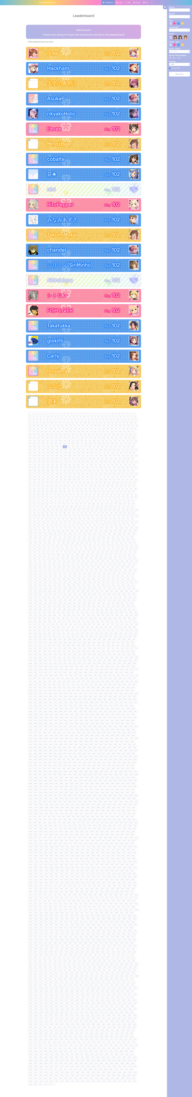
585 (56, 480)
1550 (119, 600)
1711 (130, 621)
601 (127, 480)
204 (39, 434)
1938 (122, 651)
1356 (45, 576)
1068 (98, 537)
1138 (103, 546)
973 (86, 525)
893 (65, 516)
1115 (108, 543)
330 (34, 449)
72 (61, 419)
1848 (119, 639)
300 (121, 443)
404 (30, 458)
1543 (84, 600)
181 (50, 431)
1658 (98, 615)
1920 (35, 651)
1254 (97, 561)
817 (59, 507)
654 (134, 486)
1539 (65, 600)
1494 (64, 594)
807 (125, 504)
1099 (35, 543)
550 (123, 474)
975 (94, 525)
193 (99, 431)
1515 (58, 597)
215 (85, 434)
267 (90, 440)
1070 (108, 537)
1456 (99, 588)
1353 (30, 576)
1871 (123, 642)
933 (128, 519)
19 (87, 413)
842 (61, 510)
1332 (35, 573)
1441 (133, 585)
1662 (117, 615)
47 (80, 416)
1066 (89, 537)
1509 (30, 597)
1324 (105, 570)
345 (101, 449)
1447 (55, 588)
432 (43, 461)
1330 (135, 570)
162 (83, 428)
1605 (64, 609)
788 (43, 504)
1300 (98, 567)
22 (98, 413)
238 (73, 437)
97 (40, 422)
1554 (30, 603)
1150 (49, 549)
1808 (35, 636)
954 (114, 522)
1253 (93, 561)
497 (110, 468)
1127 (53, 546)
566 (83, 477)
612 (64, 483)
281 (39, 443)
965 (52, 525)
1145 (136, 546)
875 (94, 513)
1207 (92, 555)
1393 (118, 579)
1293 (64, 567)
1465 (35, 591)
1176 (57, 552)
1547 (104, 600)
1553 (133, 600)
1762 (39, 630)
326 (124, 446)
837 (39, 510)
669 (90, 489)
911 (34, 519)
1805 (130, 633)
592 (87, 480)
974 (90, 525)
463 (69, 465)
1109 (82, 543)
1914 (117, 648)
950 (97, 522)
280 (34, 443)
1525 (105, 597)
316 (81, 446)
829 (110, 507)
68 (47, 419)
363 (69, 452)
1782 (131, 630)
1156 (76, 549)
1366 (94, 576)
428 (133, 458)
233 (51, 437)
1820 (91, 636)
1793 (73, 633)
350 (123, 449)
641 (78, 486)
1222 (53, 558)
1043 (84, 534)
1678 (81, 618)
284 (51, 443)
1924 (54, 651)
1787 (44, 633)
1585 (73, 606)
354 (30, 452)
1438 (118, 585)
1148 (39, 549)
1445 (45, 588)
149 (30, 428)
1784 (30, 633)
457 (43, 465)
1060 (60, 537)
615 (76, 483)
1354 (35, 576)
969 (69, 525)
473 (113, 465)
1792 (68, 633)
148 (137, 425)
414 (73, 458)
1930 (83, 651)
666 (77, 489)
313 (69, 446)
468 (91, 465)
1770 (76, 630)
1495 (69, 594)
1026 (110, 531)
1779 (117, 630)
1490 (45, 594)
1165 (117, 549)
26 (112, 413)
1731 (112, 624)
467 (87, 465)
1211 (111, 555)
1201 (63, 555)
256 (43, 440)
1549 (114, 600)
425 (120, 458)
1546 (99, 600)
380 (34, 455)
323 (111, 446)
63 (29, 419)
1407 (79, 582)
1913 (113, 648)
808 (129, 504)
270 (103, 440)
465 (78, 465)
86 (111, 419)
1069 (103, 537)
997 (83, 528)
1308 (30, 570)
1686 (119, 618)
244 (99, 437)
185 (66, 431)
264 (77, 440)
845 (74, 510)
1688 (129, 618)
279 (30, 443)
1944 (45, 654)
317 (85, 446)
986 (35, 528)
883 (129, 513)
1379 (49, 579)
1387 (88, 579)
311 (61, 446)
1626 (54, 612)
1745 (68, 627)
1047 (104, 534)
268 (94, 440)
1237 (125, 558)
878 (107, 513)
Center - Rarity (174, 49)
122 (30, 425)
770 (76, 501)
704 (129, 492)
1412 (103, 582)
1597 (133, 606)
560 (57, 477)
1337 (59, 573)
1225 (67, 558)
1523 (96, 597)
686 (52, 492)
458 (48, 465)
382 (43, 455)
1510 (35, 597)
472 (108, 465)
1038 (60, 534)
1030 (130, 531)
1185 (97, 552)
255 (39, 440)
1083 (63, 540)
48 (84, 416)
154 (51, 428)
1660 (107, 615)
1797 (92, 633)
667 (81, 489)
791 (55, 504)
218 (97, 434)
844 (70, 510)
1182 (83, 552)
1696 (59, 621)
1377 (39, 579)
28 (119, 413)
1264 (35, 564)
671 (98, 489)
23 (101, 413)
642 (82, 486)
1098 (30, 543)
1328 (125, 570)
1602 (49, 609)
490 (79, 468)
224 (122, 434)
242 (90, 437)
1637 (106, 612)
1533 (35, 600)
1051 (124, 534)
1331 (30, 573)
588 (70, 480)
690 (69, 492)
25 (109, 413)
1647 (45, 615)
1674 (63, 618)
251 (130, 437)
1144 (131, 546)
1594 (118, 606)
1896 (30, 648)
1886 (88, 645)
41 (59, 416)
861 (34, 513)
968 (65, 525)
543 (92, 474)
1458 (109, 588)
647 (104, 486)
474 (117, 465)
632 (39, 486)
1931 (88, 651)
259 (56, 440)
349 (119, 449)
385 (56, 455)
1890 (108, 645)
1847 (114, 639)
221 (109, 434)
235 (60, 437)
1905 (74, 648)
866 (56, 513)
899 (92, 516)
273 (115, 440)
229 (34, 437)
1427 (64, 585)
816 (55, 507)
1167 (127, 549)
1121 (134, 543)
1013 (49, 531)
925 (93, 519)
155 (55, 428)
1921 (40, 651)
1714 (35, 624)
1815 (68, 636)
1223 (58, 558)
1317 (72, 570)
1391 (108, 579)
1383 (68, 579)
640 (73, 486)
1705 (102, 621)
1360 (65, 576)
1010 (35, 531)
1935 (108, 651)
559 (52, 477)
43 (66, 416)
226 (131, 434)
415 (77, 458)
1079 (44, 540)
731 (132, 495)
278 (136, 440)
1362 (74, 576)
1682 (100, 618)
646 (99, 486)
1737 (30, 627)
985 (30, 528)
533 (47, 474)
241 (86, 437)
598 (114, 480)
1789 (54, 633)
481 (39, 468)
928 (106, 519)
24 (105, 413)
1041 (75, 534)
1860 (70, 642)
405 (35, 458)
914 (46, 519)
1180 (74, 552)
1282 (119, 564)
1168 (131, 549)
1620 (134, 609)
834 (132, 507)
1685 (115, 618)
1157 (81, 549)
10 (58, 413)
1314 (58, 570)
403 (136, 455)
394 (96, 455)
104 (68, 422)
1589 (93, 606)
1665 (131, 615)
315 (77, 446)
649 (112, 486)
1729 (103, 624)
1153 (62, 549)
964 (47, 525)
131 (66, 425)
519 (94, 471)
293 (90, 443)
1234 (110, 558)
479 (30, 468)
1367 (99, 576)
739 (55, 498)
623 (109, 483)
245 (103, 437)
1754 (110, 627)
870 (73, 513)
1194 (30, 555)
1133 (80, 546)
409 (52, 458)
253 (30, 440)
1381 (59, 579)
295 (99, 443)
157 (63, 428)
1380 (54, 579)
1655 (83, 615)
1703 (92, 621)
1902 (59, 648)
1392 (113, 579)
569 (96, 477)
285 (56, 443)
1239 (134, 558)
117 (120, 422)
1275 (86, 564)
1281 (115, 564)
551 (127, 474)
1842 (89, 639)
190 (87, 431)
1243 (44, 561)
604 (30, 483)
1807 (30, 636)
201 (133, 431)
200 (128, 431)
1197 (44, 555)
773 (87, 501)
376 (125, 452)
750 (102, 498)
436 (61, 461)
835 (30, 510)
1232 (100, 558)
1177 (61, 552)
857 (127, 510)
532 (43, 474)
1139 (108, 546)
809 (133, 504)
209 (60, 434)
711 (51, 495)
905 (119, 516)
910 (30, 519)
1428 (69, 585)
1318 (77, 570)
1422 (39, 585)
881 (120, 513)
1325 (110, 570)
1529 (125, 597)
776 (100, 501)
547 (110, 474)
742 (68, 498)
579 (30, 480)
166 (100, 428)
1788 (49, 633)
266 (86, 440)
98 (44, 422)
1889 (103, 645)
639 (69, 486)
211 (69, 434)
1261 (131, 561)
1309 (35, 570)
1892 (117, 645)
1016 (63, 531)
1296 (78, 567)
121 (135, 422)
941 (57, 522)
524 (115, 471)
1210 (106, 555)
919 (67, 519)
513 (69, 471)
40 (55, 416)
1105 (63, 543)
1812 (54, 636)
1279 (105, 564)
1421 (35, 585)
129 (58, 425)
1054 (30, 537)
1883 (73, 645)
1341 (79, 573)
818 (63, 507)
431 (39, 461)
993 (65, 528)
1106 (68, 543)
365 (78, 452)
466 (83, 465)
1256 (107, 561)
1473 (73, 591)
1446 (50, 588)
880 (116, 513)
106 (77, 422)
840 (52, 510)
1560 (60, 603)
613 (68, 483)
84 (103, 419)
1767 (62, 630)
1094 (118, 540)
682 (34, 492)
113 (104, 422)
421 (102, 458)
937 (39, 522)
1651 (64, 615)
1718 (52, 624)
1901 (55, 648)
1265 (40, 564)
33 (30, 416)
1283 (124, 564)
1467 (45, 591)
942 (61, 522)
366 (83, 452)
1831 (35, 639)
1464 (30, 591)
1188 (111, 552)
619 (92, 483)
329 (30, 449)
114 (108, 422)
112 (100, 422)
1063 (74, 537)
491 (83, 468)
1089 (93, 540)
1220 (44, 558)
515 (77, 471)
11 (61, 413)
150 (34, 428)
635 (52, 486)
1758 (129, 627)
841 (57, 510)
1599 (35, 609)
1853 (35, 642)
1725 (84, 624)
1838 (69, 639)
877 (103, 513)
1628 (63, 612)
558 (48, 477)
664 (69, 489)
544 (96, 474)
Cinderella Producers (47, 2)
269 (99, 440)
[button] (146, 2)
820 (71, 507)
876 (99, 513)
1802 (115, 633)
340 (79, 449)
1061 (65, 537)
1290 (49, 567)
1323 (101, 570)
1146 (30, 549)
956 (123, 522)
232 (47, 437)
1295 (73, 567)
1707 (111, 621)
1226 (72, 558)
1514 (53, 597)
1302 (107, 567)
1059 (55, 537)
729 (123, 495)
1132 (75, 546)
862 (39, 513)
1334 (45, 573)
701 (116, 492)
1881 (63, 645)
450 (123, 461)
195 (108, 431)
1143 (126, 546)
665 (73, 489)
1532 (30, 600)
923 (84, 519)
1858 (60, 642)
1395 (128, 579)
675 (115, 489)
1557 (45, 603)
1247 (64, 561)
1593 (113, 606)
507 (43, 471)
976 (99, 525)
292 (86, 443)
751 (106, 498)
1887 (93, 645)
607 (43, 483)
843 (65, 510)
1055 (35, 537)
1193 (134, 552)
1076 (30, 540)
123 (34, 425)
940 (52, 522)
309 (52, 446)
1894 (127, 645)
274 (119, 440)
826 (97, 507)
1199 (53, 555)
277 (132, 440)
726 (111, 495)
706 (30, 495)
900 (97, 516)
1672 (53, 618)
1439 (123, 585)
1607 (74, 609)
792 (59, 504)
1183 (88, 552)
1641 (126, 612)
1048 (109, 534)
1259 (122, 561)
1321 (91, 570)
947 (83, 522)
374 (117, 452)
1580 (49, 606)
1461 (124, 588)
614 (72, 483)
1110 (86, 543)
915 (51, 519)
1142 (122, 546)
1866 (99, 642)
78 (82, 419)
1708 (116, 621)
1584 (69, 606)
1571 (113, 603)
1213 (120, 555)
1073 (122, 537)
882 (124, 513)
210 (65, 434)
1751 (96, 627)
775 (96, 501)
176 (30, 431)
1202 (67, 555)
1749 (87, 627)
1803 (120, 633)
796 (77, 504)
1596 (128, 606)
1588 (88, 606)
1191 (125, 552)
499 (118, 468)
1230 (91, 558)
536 (61, 474)
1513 (49, 597)
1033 (35, 534)
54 (106, 416)
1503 (109, 594)
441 (83, 461)
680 (135, 489)
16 (77, 413)
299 (116, 443)
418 (90, 458)
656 (34, 489)
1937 (117, 651)
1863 (84, 642)
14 (71, 413)
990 (52, 528)
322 (107, 446)
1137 (99, 546)
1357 (50, 576)
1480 (106, 591)
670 (94, 489)
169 (112, 428)
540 (79, 474)
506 (39, 471)
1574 (127, 603)
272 (111, 440)
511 (61, 471)
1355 (40, 576)
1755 (115, 627)
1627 (58, 612)
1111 (91, 543)
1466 (40, 591)
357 (43, 452)
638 (65, 486)
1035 (45, 534)
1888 (98, 645)
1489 (40, 594)
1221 (48, 558)
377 (130, 452)
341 (83, 449)
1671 (49, 618)
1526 (110, 597)
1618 (124, 609)
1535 (45, 600)
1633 (87, 612)
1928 (73, 651)
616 (80, 483)
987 (39, 528)
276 (128, 440)
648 (108, 486)
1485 (131, 591)
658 (43, 489)
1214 (124, 555)
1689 (134, 618)
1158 (85, 549)
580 (34, 480)
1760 (30, 630)
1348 (114, 573)
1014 (53, 531)
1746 (73, 627)
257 (47, 440)
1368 (103, 576)
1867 (103, 642)
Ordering (172, 61)
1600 (40, 609)
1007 (131, 528)
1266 (44, 564)
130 (62, 425)
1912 (108, 648)
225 (126, 434)
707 (34, 495)
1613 (102, 609)
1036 (50, 534)
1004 (116, 528)
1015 (58, 531)
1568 (98, 603)
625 (117, 483)
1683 (105, 618)
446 (105, 461)
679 (131, 489)
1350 (124, 573)
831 (119, 507)
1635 (97, 612)
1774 (94, 630)
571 (104, 477)
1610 (88, 609)
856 (123, 510)
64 (33, 419)
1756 (120, 627)
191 (91, 431)
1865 (94, 642)
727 (115, 495)
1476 (87, 591)
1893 (122, 645)
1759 (134, 627)
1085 (73, 540)
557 (43, 477)
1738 (35, 627)
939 (48, 522)
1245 (54, 561)
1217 (30, 558)
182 (54, 431)
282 (43, 443)
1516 (63, 597)
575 (121, 477)
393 (92, 455)
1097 (133, 540)
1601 (45, 609)
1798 (96, 633)
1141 (117, 546)
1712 (134, 621)
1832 (40, 639)
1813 (59, 636)
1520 (81, 597)
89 (121, 419)
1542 (79, 600)
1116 (112, 543)
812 (38, 507)
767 (63, 501)
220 (105, 434)
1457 (104, 588)
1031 (135, 531)
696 (95, 492)
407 (43, 458)
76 (75, 419)
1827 (125, 636)
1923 (49, 651)
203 (34, 434)
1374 (132, 576)
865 (52, 513)
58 (120, 416)
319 (94, 446)
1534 (40, 600)
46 (77, 416)
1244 (49, 561)
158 (67, 428)
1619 (129, 609)
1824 (110, 636)
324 (115, 446)
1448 (60, 588)
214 (81, 434)
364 (74, 452)
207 (52, 434)
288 (69, 443)
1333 (40, 573)
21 (94, 413)
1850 (129, 639)
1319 (82, 570)
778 (108, 501)
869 (69, 513)
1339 (69, 573)
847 (83, 510)
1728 (98, 624)
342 (87, 449)
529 (30, 474)
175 (135, 428)
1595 (123, 606)
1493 (59, 594)
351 (127, 449)
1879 (54, 645)
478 (134, 465)
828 (106, 507)
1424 (49, 585)
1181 (79, 552)
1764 (48, 630)
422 (107, 458)
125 (42, 425)
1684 (110, 618)
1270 (63, 564)
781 (120, 501)
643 (86, 486)
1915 (122, 648)
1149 (44, 549)
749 (98, 498)
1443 (35, 588)
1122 (30, 546)
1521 (86, 597)
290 (77, 443)
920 (71, 519)
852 (105, 510)
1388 (93, 579)
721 (90, 495)
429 (30, 461)
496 (105, 468)
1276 (91, 564)
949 (92, 522)
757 (132, 498)
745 (81, 498)
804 (111, 504)
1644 (30, 615)
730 (127, 495)
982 (124, 525)
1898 (40, 648)
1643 (135, 612)
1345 (99, 573)
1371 (118, 576)
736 (43, 498)
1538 (60, 600)
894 (70, 516)
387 (65, 455)
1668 (35, 618)
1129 (62, 546)
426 (124, 458)
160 (75, 428)
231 (43, 437)
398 (114, 455)
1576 (30, 606)
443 (92, 461)
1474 (78, 591)
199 (124, 431)
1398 (35, 582)
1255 (102, 561)
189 (83, 431)
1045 (94, 534)
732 (136, 495)
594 (96, 480)
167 (103, 428)
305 (35, 446)
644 (91, 486)
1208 (96, 555)
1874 (30, 645)
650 (117, 486)
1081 (54, 540)
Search (171, 7)
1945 (50, 654)
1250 (78, 561)
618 (88, 483)
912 (38, 519)
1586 (79, 606)
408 (48, 458)
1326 (115, 570)
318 (90, 446)
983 (129, 525)
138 (95, 425)
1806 (135, 633)
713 (58, 495)
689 (65, 492)
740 (60, 498)
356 (39, 452)
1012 (44, 531)
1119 (125, 543)
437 (65, 461)
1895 (132, 645)
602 (131, 480)
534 (52, 474)
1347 (109, 573)
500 (123, 468)
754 (119, 498)
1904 (69, 648)
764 (51, 501)
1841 (84, 639)
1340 (74, 573)
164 (91, 428)
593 (92, 480)
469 (96, 465)
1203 (72, 555)
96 (37, 422)
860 (30, 513)
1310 (40, 570)
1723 (75, 624)
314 (73, 446)
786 (34, 504)
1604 (59, 609)
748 (93, 498)
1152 (58, 549)
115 (112, 422)
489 (74, 468)
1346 (104, 573)
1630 (73, 612)
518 (90, 471)
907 (127, 516)
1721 (66, 624)
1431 (83, 585)
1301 (103, 567)
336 (61, 449)
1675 (67, 618)
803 (107, 504)
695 (91, 492)
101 (56, 422)
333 (47, 449)
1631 (77, 612)
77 (78, 419)
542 (87, 474)
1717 (48, 624)
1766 (58, 630)
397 (110, 455)
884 (133, 513)
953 (110, 522)
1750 (91, 627)
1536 (50, 600)
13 (67, 413)
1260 (127, 561)
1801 (111, 633)
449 (119, 461)
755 (123, 498)
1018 (72, 531)
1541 (75, 600)
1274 (82, 564)
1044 (89, 534)
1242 (39, 561)
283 (47, 443)
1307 (132, 567)
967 (60, 525)
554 (30, 477)
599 (118, 480)
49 (88, 416)
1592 (108, 606)
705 (133, 492)
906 (123, 516)
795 (72, 504)
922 (80, 519)
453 (136, 461)
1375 (30, 579)
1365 (89, 576)
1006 (126, 528)
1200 (58, 555)
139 (99, 425)
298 (112, 443)
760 (34, 501)
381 (39, 455)
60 (128, 416)
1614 (106, 609)
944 (70, 522)
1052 (129, 534)
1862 (79, 642)
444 (96, 461)
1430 (78, 585)
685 (47, 492)
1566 (89, 603)
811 (34, 507)
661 (56, 489)
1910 (99, 648)
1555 (35, 603)
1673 (58, 618)
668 (85, 489)
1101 (45, 543)
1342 (84, 573)
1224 (62, 558)
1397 (30, 582)
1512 (44, 597)
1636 (101, 612)
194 (103, 431)
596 (105, 480)
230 (39, 437)
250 (125, 437)
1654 (78, 615)
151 (38, 428)
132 (71, 425)
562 (65, 477)
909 (136, 516)
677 (123, 489)
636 (56, 486)
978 (107, 525)
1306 (127, 567)
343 (92, 449)
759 (30, 501)
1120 (130, 543)
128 (54, 425)
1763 (44, 630)
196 (112, 431)
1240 (30, 561)
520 (98, 471)
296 (103, 443)
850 (97, 510)
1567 (93, 603)
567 (87, 477)
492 (87, 468)
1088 (88, 540)
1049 (114, 534)
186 (71, 431)
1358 (55, 576)
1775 (99, 630)
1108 (77, 543)
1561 (65, 603)
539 (74, 474)
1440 (128, 585)
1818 (82, 636)
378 (134, 452)
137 (91, 425)
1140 (113, 546)
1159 (90, 549)
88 (118, 419)
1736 (136, 624)
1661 (112, 615)
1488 (35, 594)
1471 (64, 591)
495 (101, 468)
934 (132, 519)
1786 (40, 633)
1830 (30, 639)
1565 (84, 603)
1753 (105, 627)
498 (114, 468)
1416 (122, 582)
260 (61, 440)
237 (69, 437)
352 (132, 449)
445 (101, 461)
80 (89, 419)
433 (47, 461)
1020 (81, 531)
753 (115, 498)
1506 (124, 594)
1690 (30, 621)
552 (132, 474)
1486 (136, 591)
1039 (65, 534)
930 (115, 519)
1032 (30, 534)
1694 (49, 621)
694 (86, 492)
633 (43, 486)
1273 (77, 564)
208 (56, 434)
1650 (59, 615)
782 (124, 501)
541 (83, 474)
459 (52, 465)
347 (110, 449)
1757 (125, 627)
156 (59, 428)
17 (81, 413)
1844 (99, 639)
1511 (40, 597)
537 (65, 474)
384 (52, 455)
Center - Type (174, 42)
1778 (112, 630)
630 (30, 486)
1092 (108, 540)
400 (123, 455)
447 (110, 461)
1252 (88, 561)
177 (34, 431)
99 (48, 422)
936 (35, 522)
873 (86, 513)
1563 (74, 603)
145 (124, 425)
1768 (67, 630)
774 (92, 501)
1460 (119, 588)
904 (114, 516)
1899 (45, 648)
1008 (136, 528)
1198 (49, 555)
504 (30, 471)
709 (43, 495)
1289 (44, 567)
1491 (50, 594)
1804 (125, 633)
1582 (59, 606)
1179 (70, 552)
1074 (127, 537)
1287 (35, 567)
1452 (79, 588)
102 (60, 422)
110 (93, 422)
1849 (124, 639)
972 (82, 525)
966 (56, 525)
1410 (94, 582)
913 (42, 519)
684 (43, 492)
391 (83, 455)
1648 (49, 615)
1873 (132, 642)
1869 (113, 642)
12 (64, 413)
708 (38, 495)
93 (136, 419)
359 (52, 452)
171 (119, 428)
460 (57, 465)
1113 (99, 543)
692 (77, 492)
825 (93, 507)
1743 (58, 627)
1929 (78, 651)
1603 (54, 609)
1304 (117, 567)
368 (91, 452)
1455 (94, 588)
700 (112, 492)
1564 (79, 603)
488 (70, 468)
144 (120, 425)
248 (116, 437)
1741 (49, 627)
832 (123, 507)
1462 (128, 588)
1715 (39, 624)
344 (96, 449)
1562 (69, 603)
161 (79, 428)
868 (65, 513)
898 (87, 516)
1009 (30, 531)
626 (122, 483)
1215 (129, 555)
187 (75, 431)
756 (127, 498)
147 (133, 425)
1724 (80, 624)
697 (99, 492)
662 (60, 489)
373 (113, 452)
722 (94, 495)
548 (114, 474)
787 (39, 504)
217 (93, 434)
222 (113, 434)
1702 (88, 621)
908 (132, 516)
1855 (45, 642)
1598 (30, 609)
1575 (132, 603)
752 (110, 498)
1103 (54, 543)
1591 (103, 606)
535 (57, 474)
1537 (55, 600)
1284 (129, 564)
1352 (133, 573)
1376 (35, 579)
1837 (65, 639)
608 (47, 483)
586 (61, 480)
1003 (111, 528)
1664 (126, 615)
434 (52, 461)
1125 (44, 546)
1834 (50, 639)
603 (136, 480)
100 (52, 422)
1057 (45, 537)
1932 (93, 651)
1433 (93, 585)
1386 (83, 579)
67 (44, 419)
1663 (121, 615)
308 (48, 446)
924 (89, 519)
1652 (69, 615)
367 (87, 452)
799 (89, 504)
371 (104, 452)
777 (104, 501)
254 (34, 440)
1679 (86, 618)
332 (43, 449)
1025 (105, 531)
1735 (131, 624)
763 (47, 501)
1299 (93, 567)
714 (62, 495)
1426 (59, 585)
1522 (91, 597)
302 (129, 443)
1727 (94, 624)
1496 (74, 594)
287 (65, 443)
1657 (93, 615)
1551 (124, 600)
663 (64, 489)
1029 (125, 531)
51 (95, 416)
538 (70, 474)
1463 (133, 588)
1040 (70, 534)
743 (72, 498)
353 (136, 449)
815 (51, 507)
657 (39, 489)
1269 (59, 564)
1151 (53, 549)
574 (117, 477)
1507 (129, 594)
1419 (136, 582)
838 (43, 510)
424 (115, 458)
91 (129, 419)
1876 (40, 645)
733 (30, 498)
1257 (112, 561)
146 (129, 425)
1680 (91, 618)
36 (41, 416)
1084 (69, 540)
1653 (73, 615)
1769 (72, 630)
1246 (59, 561)
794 (68, 504)
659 (47, 489)
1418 (131, 582)
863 (43, 513)
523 (111, 471)
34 (33, 416)
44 (70, 416)
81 (92, 419)
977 (103, 525)
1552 (129, 600)
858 (132, 510)
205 (43, 434)
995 (74, 528)
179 (42, 431)
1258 (117, 561)
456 (39, 465)
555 (35, 477)
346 (105, 449)
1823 (105, 636)
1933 (98, 651)
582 (43, 480)
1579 (44, 606)
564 (74, 477)
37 (44, 416)
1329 (130, 570)
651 (121, 486)
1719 (57, 624)
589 (74, 480)
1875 (35, 645)
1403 (59, 582)
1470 (59, 591)
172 (123, 428)
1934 (103, 651)
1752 (101, 627)
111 (97, 422)
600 (123, 480)
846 (79, 510)
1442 (30, 588)
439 (74, 461)
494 (96, 468)
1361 (70, 576)
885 (30, 516)
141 (108, 425)
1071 (113, 537)
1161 (99, 549)
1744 (63, 627)
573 (113, 477)
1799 (101, 633)
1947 (59, 654)
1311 (45, 570)
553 (136, 474)
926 (97, 519)
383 (47, 455)
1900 (50, 648)
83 (99, 419)
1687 (124, 618)
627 (126, 483)
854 (114, 510)
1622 (35, 612)
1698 (69, 621)
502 (132, 468)
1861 (75, 642)
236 (65, 437)
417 (85, 458)
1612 (97, 609)
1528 (120, 597)
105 (73, 422)
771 (79, 501)
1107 (72, 543)
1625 (49, 612)
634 (47, 486)
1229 (86, 558)
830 (115, 507)
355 (35, 452)
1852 (30, 642)
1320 (86, 570)
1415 (117, 582)
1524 (101, 597)
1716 (43, 624)
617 (84, 483)
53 (102, 416)
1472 (68, 591)
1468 (49, 591)
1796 (87, 633)
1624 (44, 612)
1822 (101, 636)
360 (57, 452)
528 (133, 471)
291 (82, 443)
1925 (59, 651)
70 (54, 419)
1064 (79, 537)
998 (87, 528)
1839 (74, 639)
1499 (89, 594)
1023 (96, 531)
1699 (73, 621)
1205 (82, 555)
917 (59, 519)
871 (77, 513)
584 (52, 480)
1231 (96, 558)
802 (102, 504)
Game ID (172, 14)
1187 (107, 552)
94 (30, 422)
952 (105, 522)
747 (89, 498)
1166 (122, 549)
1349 (119, 573)
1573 (122, 603)
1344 (94, 573)
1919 (30, 651)
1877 (44, 645)
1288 (39, 567)
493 (92, 468)
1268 (54, 564)
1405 (69, 582)
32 (133, 413)
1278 (100, 564)
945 (74, 522)
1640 (121, 612)
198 (120, 431)
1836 (60, 639)
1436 (108, 585)
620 (96, 483)
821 (76, 507)
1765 (53, 630)
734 (34, 498)
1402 (55, 582)
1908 (89, 648)
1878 (49, 645)
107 (81, 422)
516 (81, 471)
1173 (43, 552)
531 (39, 474)
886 (35, 516)
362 (65, 452)
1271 (68, 564)
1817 (77, 636)
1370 (113, 576)
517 (85, 471)
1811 (49, 636)
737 (47, 498)
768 (67, 501)
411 (61, 458)
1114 (103, 543)
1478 (97, 591)
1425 (54, 585)
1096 (128, 540)
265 (82, 440)
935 (30, 522)
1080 (49, 540)
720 (86, 495)
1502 (104, 594)
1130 (66, 546)
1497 (79, 594)
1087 (83, 540)
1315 (63, 570)
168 (108, 428)
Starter (172, 34)
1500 (94, 594)
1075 (132, 537)
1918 (136, 648)
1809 (40, 636)
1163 (108, 549)
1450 (70, 588)
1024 (101, 531)
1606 (69, 609)
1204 (77, 555)
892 (61, 516)
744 (77, 498)
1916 (127, 648)
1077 (35, 540)
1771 (81, 630)
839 (48, 510)
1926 (64, 651)
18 (84, 413)
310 (57, 446)
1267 (49, 564)
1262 (136, 561)
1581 (54, 606)
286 (60, 443)
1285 (134, 564)
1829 (135, 636)
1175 (52, 552)
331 (39, 449)
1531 (135, 597)
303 (134, 443)
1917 (131, 648)
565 (78, 477)
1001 (101, 528)
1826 (120, 636)
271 (107, 440)
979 (111, 525)
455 (35, 465)
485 (56, 468)
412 (65, 458)
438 (70, 461)
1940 (132, 651)
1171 (35, 552)
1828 (130, 636)
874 (90, 513)
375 (121, 452)
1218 (34, 558)
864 (47, 513)
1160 (95, 549)
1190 (121, 552)
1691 (35, 621)
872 (82, 513)
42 (62, 416)
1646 (40, 615)
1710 (126, 621)
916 (55, 519)
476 (125, 465)
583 (47, 480)
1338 (64, 573)
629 (134, 483)
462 (65, 465)
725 (107, 495)
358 (48, 452)
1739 (39, 627)
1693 (44, 621)
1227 (77, 558)
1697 (64, 621)
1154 (67, 549)
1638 (111, 612)
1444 (40, 588)
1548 (109, 600)
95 (33, 422)
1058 (50, 537)
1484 (126, 591)
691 (73, 492)
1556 (40, 603)
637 (60, 486)
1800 (106, 633)
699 (108, 492)
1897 (35, 648)
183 (58, 431)
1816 (73, 636)
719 (82, 495)
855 (119, 510)
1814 (63, 636)
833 (128, 507)
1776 (103, 630)
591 (83, 480)
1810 (45, 636)
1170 (30, 552)
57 (117, 416)
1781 (126, 630)
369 (96, 452)
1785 (35, 633)
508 (48, 471)
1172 (39, 552)
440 (79, 461)
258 (52, 440)
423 (111, 458)
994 (70, 528)
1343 (89, 573)
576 (125, 477)
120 (131, 422)
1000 (97, 528)
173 (127, 428)
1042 (79, 534)
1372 (122, 576)
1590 (98, 606)
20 (91, 413)
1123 (35, 546)
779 (112, 501)
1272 (72, 564)
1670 (44, 618)
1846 (109, 639)
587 (65, 480)
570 (100, 477)
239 (77, 437)
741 (64, 498)
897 (83, 516)
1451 (75, 588)
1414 (113, 582)
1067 (93, 537)
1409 (89, 582)
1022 (91, 531)
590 (79, 480)
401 (127, 455)
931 (119, 519)
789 (47, 504)
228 (30, 437)
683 (38, 492)
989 (48, 528)
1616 (115, 609)
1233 (105, 558)
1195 (35, 555)
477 (130, 465)
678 (127, 489)
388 (70, 455)
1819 (86, 636)
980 (116, 525)
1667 (30, 618)
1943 (40, 654)
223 (118, 434)
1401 (50, 582)
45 (73, 416)
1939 (127, 651)
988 (43, 528)
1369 (108, 576)
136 (87, 425)
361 (61, 452)
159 (71, 428)
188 (79, 431)
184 (62, 431)
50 (91, 416)
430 (34, 461)
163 (87, 428)
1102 (49, 543)
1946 (55, 654)
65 (37, 419)
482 (43, 468)
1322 (96, 570)
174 (131, 428)
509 (52, 471)
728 (119, 495)
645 (95, 486)
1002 (106, 528)
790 (51, 504)
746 (85, 498)
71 (57, 419)
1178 (65, 552)
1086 (79, 540)
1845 (104, 639)
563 (69, 477)
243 (95, 437)
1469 (54, 591)
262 (69, 440)
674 (110, 489)
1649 (54, 615)
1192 (130, 552)
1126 (48, 546)
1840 (79, 639)
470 (100, 465)
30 (127, 413)
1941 (30, 654)
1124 (39, 546)
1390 (103, 579)
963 (43, 525)
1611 (93, 609)
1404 (64, 582)
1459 (114, 588)
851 (101, 510)
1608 (79, 609)
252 (134, 437)
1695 (54, 621)
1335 (50, 573)
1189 (116, 552)
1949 (69, 654)
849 (92, 510)
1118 (121, 543)
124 (38, 425)
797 (81, 504)
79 (85, 419)
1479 (102, 591)
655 (30, 489)
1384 (73, 579)
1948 (64, 654)
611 (60, 483)
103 (64, 422)
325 (120, 446)
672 (102, 489)
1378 (44, 579)
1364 (84, 576)
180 (46, 431)
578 (134, 477)
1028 (120, 531)
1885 (83, 645)
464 (74, 465)
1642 (130, 612)
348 (114, 449)
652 (125, 486)
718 (78, 495)
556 (39, 477)
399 (118, 455)
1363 (79, 576)
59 (124, 416)
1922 (44, 651)
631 (34, 486)
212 (73, 434)
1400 (45, 582)
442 (87, 461)
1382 (63, 579)
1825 (115, 636)
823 (84, 507)
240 (82, 437)
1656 (88, 615)
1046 (99, 534)
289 (73, 443)
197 (116, 431)
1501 (99, 594)
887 (39, 516)
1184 (93, 552)
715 (66, 495)
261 (65, 440)
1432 (88, 585)
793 (64, 504)
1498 (84, 594)
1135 (89, 546)
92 (132, 419)
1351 (129, 573)
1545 (94, 600)
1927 (69, 651)
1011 (40, 531)
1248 (69, 561)
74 (68, 419)
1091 (103, 540)
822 (80, 507)
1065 (84, 537)
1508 (133, 594)
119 (127, 422)
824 (89, 507)
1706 (107, 621)
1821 (96, 636)
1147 (35, 549)
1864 (89, 642)
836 (35, 510)
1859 (65, 642)
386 (61, 455)
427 (128, 458)
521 (102, 471)
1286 (30, 567)
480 (34, 468)
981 (120, 525)
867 (60, 513)
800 (93, 504)
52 (99, 416)
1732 (117, 624)
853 (110, 510)
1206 (87, 555)
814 (46, 507)
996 (79, 528)
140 (104, 425)
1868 (108, 642)
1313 (54, 570)
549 (119, 474)
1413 (108, 582)
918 (63, 519)
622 (105, 483)
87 (114, 419)
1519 (77, 597)
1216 (133, 555)
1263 (30, 564)
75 (71, 419)
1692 (39, 621)
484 (52, 468)
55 (110, 416)
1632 (82, 612)
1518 (72, 597)
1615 (111, 609)
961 (34, 525)
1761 (35, 630)
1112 (95, 543)
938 (43, 522)
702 (121, 492)
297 (108, 443)
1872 (127, 642)
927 (102, 519)
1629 (68, 612)
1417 (127, 582)
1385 (78, 579)
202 (30, 434)
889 (48, 516)
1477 (92, 591)
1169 (135, 549)
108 (85, 422)
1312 (49, 570)
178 (38, 431)
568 (91, 477)
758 (136, 498)
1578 (39, 606)
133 (75, 425)
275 (123, 440)
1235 (115, 558)
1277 (96, 564)
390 (79, 455)
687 (56, 492)
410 (57, 458)
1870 (118, 642)
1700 (78, 621)
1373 (127, 576)
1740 (44, 627)
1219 (39, 558)
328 (133, 446)
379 (30, 455)
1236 (120, 558)
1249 (73, 561)
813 (42, 507)
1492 (55, 594)
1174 (48, 552)
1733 (121, 624)
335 (57, 449)
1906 (79, 648)
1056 (40, 537)
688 (60, 492)
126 (46, 425)
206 (47, 434)
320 (98, 446)
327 (128, 446)
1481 (111, 591)
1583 (63, 606)
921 (76, 519)
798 (85, 504)
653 (129, 486)
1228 (81, 558)
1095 (123, 540)
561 (61, 477)
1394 (123, 579)
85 (107, 419)
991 (57, 528)
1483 (121, 591)
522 (107, 471)
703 (125, 492)
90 (125, 419)
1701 (83, 621)
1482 (116, 591)
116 (116, 422)
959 (136, 522)
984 (133, 525)
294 (95, 443)
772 (83, 501)
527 (128, 471)
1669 (39, 618)
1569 (103, 603)
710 (47, 495)
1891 (113, 645)
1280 (110, 564)
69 (51, 419)
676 (119, 489)
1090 (98, 540)
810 (30, 507)
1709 (121, 621)
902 (105, 516)
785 (30, 504)
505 (35, 471)
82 (96, 419)
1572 (117, 603)
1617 (120, 609)
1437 (113, 585)
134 (79, 425)
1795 (82, 633)
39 (51, 416)
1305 (122, 567)
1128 (57, 546)
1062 (69, 537)
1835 (55, 639)
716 (70, 495)
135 (83, 425)
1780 (122, 630)
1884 (78, 645)
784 (133, 501)
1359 (60, 576)
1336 (55, 573)
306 (39, 446)
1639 (116, 612)
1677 (77, 618)
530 (34, 474)
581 (39, 480)
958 (132, 522)
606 (39, 483)
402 (132, 455)
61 (131, 416)
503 (136, 468)
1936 (113, 651)
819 (67, 507)
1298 (88, 567)
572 (108, 477)
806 (120, 504)
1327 (120, 570)
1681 (95, 618)
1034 (40, 534)
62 (135, 416)
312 (65, 446)
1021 (86, 531)
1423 (44, 585)
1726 (89, 624)
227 (135, 434)
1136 (94, 546)
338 (70, 449)
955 (119, 522)
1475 (83, 591)
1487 (30, 594)
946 (79, 522)
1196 (39, 555)
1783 (136, 630)
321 (102, 446)
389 (74, 455)
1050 (119, 534)
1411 (99, 582)
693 (82, 492)
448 (114, 461)
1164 (113, 549)
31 (130, 413)
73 (64, 419)
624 (113, 483)
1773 (90, 630)
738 (51, 498)
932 (123, 519)
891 (57, 516)
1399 (40, 582)
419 (94, 458)
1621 (30, 612)
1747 (77, 627)
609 (52, 483)
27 (116, 413)
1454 (89, 588)
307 (43, 446)
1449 (65, 588)
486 (61, 468)
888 (43, 516)
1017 (67, 531)
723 (98, 495)
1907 (84, 648)
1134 (85, 546)
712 (54, 495)
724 (103, 495)
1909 (94, 648)
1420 (30, 585)
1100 (40, 543)
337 (65, 449)
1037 (55, 534)
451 (127, 461)
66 (40, 419)
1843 (94, 639)
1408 (84, 582)
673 (106, 489)
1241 (35, 561)
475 (121, 465)
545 (101, 474)
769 (71, 501)
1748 (82, 627)
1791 (63, 633)
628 (130, 483)
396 (105, 455)
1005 (121, 528)
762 (42, 501)
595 (101, 480)
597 (110, 480)
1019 (77, 531)
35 (37, 416)
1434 (98, 585)
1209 (101, 555)
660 (52, 489)
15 (74, 413)
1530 (130, 597)
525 (120, 471)
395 (101, 455)
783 (128, 501)
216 (89, 434)
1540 (70, 600)
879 (111, 513)
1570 (108, 603)
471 (104, 465)
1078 (39, 540)
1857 (55, 642)
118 (123, 422)
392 (87, 455)
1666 (136, 615)
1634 (92, 612)
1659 (103, 615)
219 (101, 434)
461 (61, 465)
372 (108, 452)
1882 (68, 645)
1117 (117, 543)
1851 (134, 639)
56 (113, 416)
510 (57, 471)
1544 (89, 600)
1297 (83, 567)
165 (96, 428)
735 (39, 498)
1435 (103, 585)
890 (52, 516)
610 (56, 483)
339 (74, 449)
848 (87, 510)
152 (42, 428)
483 (47, 468)
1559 (55, 603)
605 (34, 483)
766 (59, 501)
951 (101, 522)
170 (116, 428)
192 (95, 431)
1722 (70, 624)
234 (56, 437)
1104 (58, 543)
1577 (35, 606)
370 (100, 452)
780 (116, 501)
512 (65, 471)
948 (87, 522)
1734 (126, 624)
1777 (108, 630)
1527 (115, 597)
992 (61, 528)
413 (69, 458)
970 (73, 525)
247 (112, 437)
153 (46, 428)
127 (50, 425)
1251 (83, 561)
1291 (54, 567)
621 (101, 483)
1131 (71, 546)
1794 (77, 633)
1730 (107, 624)
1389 (98, 579)
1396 (133, 579)
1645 (35, 615)
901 (101, 516)
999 (92, 528)
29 (123, 413)
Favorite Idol (173, 27)
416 (81, 458)
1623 (39, 612)
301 (125, 443)
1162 (104, 549)
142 (112, 425)
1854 (40, 642)
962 (39, 525)
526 (124, 471)
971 (77, 525)
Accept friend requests (177, 55)
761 (38, 501)
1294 (69, 567)
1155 (72, 549)
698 (103, 492)
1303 (112, 567)
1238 (129, 558)
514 (73, 471)
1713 (30, 624)
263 (73, 440)
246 (108, 437)
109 (89, 422)
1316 (68, 570)
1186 (102, 552)
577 (130, 477)
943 (65, 522)
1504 (114, 594)
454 (30, 465)
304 (30, 446)
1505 (119, 594)
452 (132, 461)
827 (102, 507)
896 (79, 516)
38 (48, 416)
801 (98, 504)
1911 (104, 648)
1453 (84, 588)
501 (127, 468)
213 (77, 434)
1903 (64, 648)
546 (105, 474)
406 (39, 458)
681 (30, 492)
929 (110, 519)
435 (57, 461)
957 (127, 522)
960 (30, 525)
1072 (117, 537)
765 (55, 501)
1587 (83, 606)
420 (98, 458)
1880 (59, 645)
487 (65, 468)
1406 (74, 582)
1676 (72, 618)
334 (52, 449)
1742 (53, 627)
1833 (45, 639)
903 (110, 516)
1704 (97, 621)
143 (116, 425)
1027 (115, 531)
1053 (133, 534)
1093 (113, 540)
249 (121, 437)
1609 (83, 609)
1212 (115, 555)
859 (136, 510)
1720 (61, 624)
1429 (73, 585)
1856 (50, 642)
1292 (59, 567)
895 (74, 516)
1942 (35, 654)
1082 (59, 540)
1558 (50, 603)
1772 (85, 630)
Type (170, 20)
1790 (59, 633)
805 (116, 504)
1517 (67, 597)
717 (74, 495)
